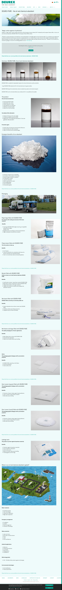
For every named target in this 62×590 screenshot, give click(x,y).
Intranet (45, 578)
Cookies (10, 587)
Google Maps (12, 588)
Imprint (28, 579)
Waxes (3, 578)
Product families (13, 7)
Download (44, 7)
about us (51, 7)
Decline (49, 587)
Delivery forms (22, 7)
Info (34, 7)
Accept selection (49, 585)
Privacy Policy (35, 579)
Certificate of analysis (35, 578)
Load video (31, 50)
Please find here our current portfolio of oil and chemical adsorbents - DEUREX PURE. (20, 56)
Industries (29, 7)
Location (59, 578)
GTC (31, 579)
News (39, 7)
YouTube (17, 588)
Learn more (31, 47)
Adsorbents (10, 578)
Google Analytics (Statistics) (25, 588)
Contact (52, 578)
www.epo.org (29, 40)
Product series (5, 7)
